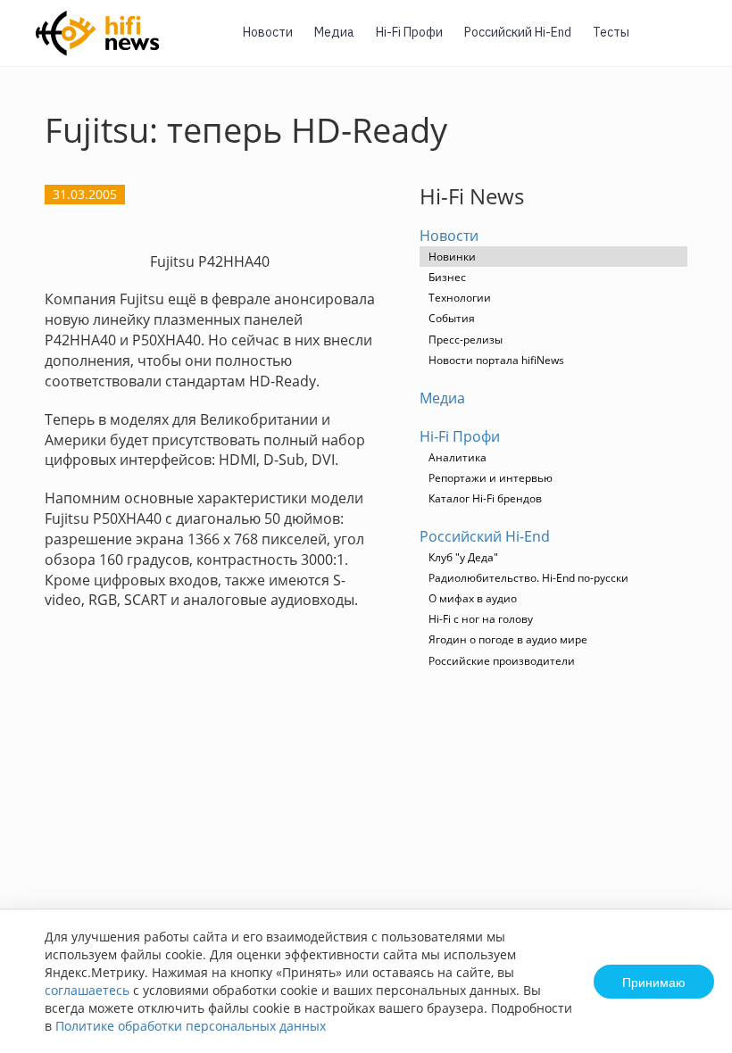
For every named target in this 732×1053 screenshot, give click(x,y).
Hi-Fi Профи (409, 32)
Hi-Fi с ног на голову (480, 618)
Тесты (611, 32)
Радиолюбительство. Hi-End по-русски (528, 577)
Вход (691, 43)
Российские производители (501, 660)
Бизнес (447, 277)
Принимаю (654, 982)
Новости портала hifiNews (496, 360)
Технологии (459, 297)
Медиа (334, 32)
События (451, 318)
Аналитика (457, 457)
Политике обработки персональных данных (190, 1025)
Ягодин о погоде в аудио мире (507, 639)
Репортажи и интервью (490, 477)
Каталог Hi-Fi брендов (485, 498)
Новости (268, 32)
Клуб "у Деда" (463, 557)
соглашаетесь (87, 990)
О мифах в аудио (472, 598)
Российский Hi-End (517, 32)
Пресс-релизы (465, 339)
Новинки (452, 256)
